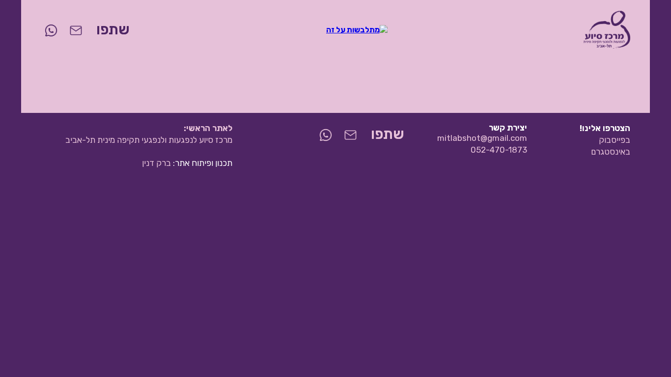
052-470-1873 (499, 150)
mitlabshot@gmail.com (482, 138)
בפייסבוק (614, 140)
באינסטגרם (610, 152)
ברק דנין (156, 163)
